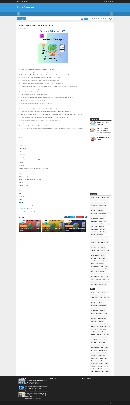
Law (95, 247)
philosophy (105, 260)
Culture (92, 216)
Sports (108, 274)
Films (92, 226)
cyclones (104, 216)
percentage (99, 260)
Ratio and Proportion (99, 268)
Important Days (93, 242)
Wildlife (95, 284)
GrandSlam (103, 237)
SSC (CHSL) (96, 276)
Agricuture (98, 197)
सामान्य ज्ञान (101, 284)
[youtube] (112, 1)
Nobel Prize (103, 250)
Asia (91, 200)
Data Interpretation (94, 218)
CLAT (104, 208)
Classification (98, 208)
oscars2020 (103, 255)
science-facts (93, 274)
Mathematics (93, 250)
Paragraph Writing (101, 258)
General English (102, 229)
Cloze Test (93, 210)
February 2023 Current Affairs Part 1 (28, 212)
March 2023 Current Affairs (26, 208)
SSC (91, 276)
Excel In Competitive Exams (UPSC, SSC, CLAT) (28, 9)
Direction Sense (94, 221)
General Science (103, 231)
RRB (96, 271)
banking (92, 202)
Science (34, 14)
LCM (98, 247)
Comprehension (94, 213)
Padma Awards (93, 258)
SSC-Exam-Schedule (104, 276)
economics (93, 223)
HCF (107, 237)
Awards (100, 200)
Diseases (100, 221)
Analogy (103, 197)
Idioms (106, 239)
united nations (100, 282)
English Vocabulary (100, 223)
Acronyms (92, 197)
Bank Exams (106, 200)
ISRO (107, 245)
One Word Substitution (95, 255)
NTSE (92, 253)
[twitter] (110, 1)
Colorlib (24, 403)
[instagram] (106, 1)
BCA (22, 1)
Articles (80, 18)
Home (23, 14)
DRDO (105, 221)
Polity (97, 263)
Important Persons (101, 242)
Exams (80, 14)
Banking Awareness (99, 202)
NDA (98, 250)
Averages (96, 200)
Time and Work (93, 282)
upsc (92, 284)
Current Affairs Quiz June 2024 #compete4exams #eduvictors (29, 229)
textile (108, 279)
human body (97, 239)
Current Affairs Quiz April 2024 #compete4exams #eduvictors (75, 229)
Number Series (97, 253)
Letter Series (103, 247)
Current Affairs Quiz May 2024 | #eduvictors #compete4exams (51, 229)
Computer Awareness (102, 213)
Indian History (102, 245)
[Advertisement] (100, 47)
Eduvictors (18, 1)
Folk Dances (101, 226)
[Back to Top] (110, 403)
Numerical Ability (105, 253)
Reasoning (107, 268)
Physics (92, 263)
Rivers (92, 271)
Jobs (91, 247)
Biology (105, 202)
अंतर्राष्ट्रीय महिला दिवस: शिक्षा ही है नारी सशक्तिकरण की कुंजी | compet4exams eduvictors (100, 19)
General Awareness (43, 14)
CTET (24, 1)
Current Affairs (73, 14)
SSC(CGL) (92, 279)
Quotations (106, 266)
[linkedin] (108, 1)
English (28, 14)
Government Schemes (95, 237)
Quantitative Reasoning (95, 266)
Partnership (93, 260)
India (107, 242)
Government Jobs (100, 234)
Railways (92, 268)
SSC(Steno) (98, 279)
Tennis (104, 279)
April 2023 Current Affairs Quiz (26, 205)
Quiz (102, 266)
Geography (93, 234)
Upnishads (107, 282)
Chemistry (92, 208)
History (65, 14)
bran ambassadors (94, 205)
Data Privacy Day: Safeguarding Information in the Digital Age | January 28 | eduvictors (36, 387)
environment (107, 223)
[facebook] (104, 1)
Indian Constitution (94, 245)
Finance (96, 226)
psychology (101, 263)
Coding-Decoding (100, 210)
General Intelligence (55, 14)
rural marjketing (101, 271)
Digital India (102, 218)
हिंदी (105, 284)
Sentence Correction (101, 274)
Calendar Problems (102, 205)
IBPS (27, 1)
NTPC (108, 250)
